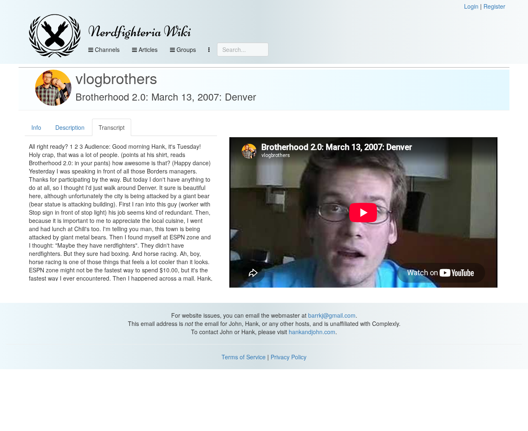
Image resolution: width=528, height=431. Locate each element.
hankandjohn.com (312, 332)
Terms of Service (244, 357)
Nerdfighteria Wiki (139, 31)
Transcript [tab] (112, 127)
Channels (106, 49)
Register (494, 6)
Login (471, 6)
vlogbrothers (116, 77)
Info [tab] (36, 127)
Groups (185, 49)
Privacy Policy (288, 357)
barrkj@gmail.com (332, 315)
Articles (147, 49)
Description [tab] (70, 127)
